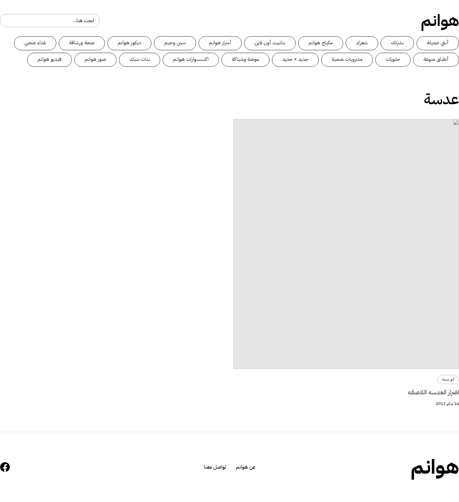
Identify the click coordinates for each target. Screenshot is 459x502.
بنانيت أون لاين (269, 42)
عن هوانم (245, 467)
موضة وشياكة (245, 59)
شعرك (362, 42)
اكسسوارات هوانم (191, 59)
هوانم (440, 20)
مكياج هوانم (320, 42)
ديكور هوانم (129, 42)
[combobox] (50, 20)
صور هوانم (95, 59)
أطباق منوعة (436, 59)
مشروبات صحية (347, 59)
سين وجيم (175, 42)
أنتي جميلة (438, 42)
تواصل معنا (215, 467)
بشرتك (397, 42)
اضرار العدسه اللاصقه (433, 392)
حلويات (393, 59)
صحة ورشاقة (82, 42)
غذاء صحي (35, 42)
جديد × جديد (295, 59)
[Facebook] (5, 467)
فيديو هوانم (49, 59)
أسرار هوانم (220, 42)
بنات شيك (139, 59)
